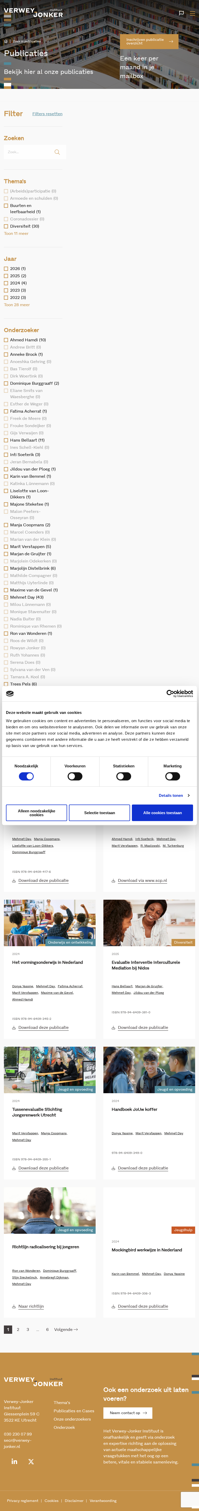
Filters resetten (47, 114)
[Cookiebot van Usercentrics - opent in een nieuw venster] (170, 694)
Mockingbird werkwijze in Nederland (147, 1250)
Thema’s (62, 1403)
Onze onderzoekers (72, 1419)
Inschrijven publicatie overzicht (145, 41)
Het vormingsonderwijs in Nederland (47, 962)
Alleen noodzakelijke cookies (36, 812)
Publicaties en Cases (74, 1411)
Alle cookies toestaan (162, 813)
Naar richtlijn (31, 1306)
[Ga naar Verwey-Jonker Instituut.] (6, 41)
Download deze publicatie (43, 880)
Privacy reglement (22, 1501)
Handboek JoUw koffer (134, 1109)
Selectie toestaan (99, 813)
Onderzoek (64, 1427)
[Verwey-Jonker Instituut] (33, 12)
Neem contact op (125, 1413)
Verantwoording (103, 1501)
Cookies (52, 1501)
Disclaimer (74, 1501)
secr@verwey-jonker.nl (18, 1443)
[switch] (75, 776)
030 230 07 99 (18, 1434)
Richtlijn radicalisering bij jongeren (45, 1247)
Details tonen (171, 795)
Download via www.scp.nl (142, 880)
